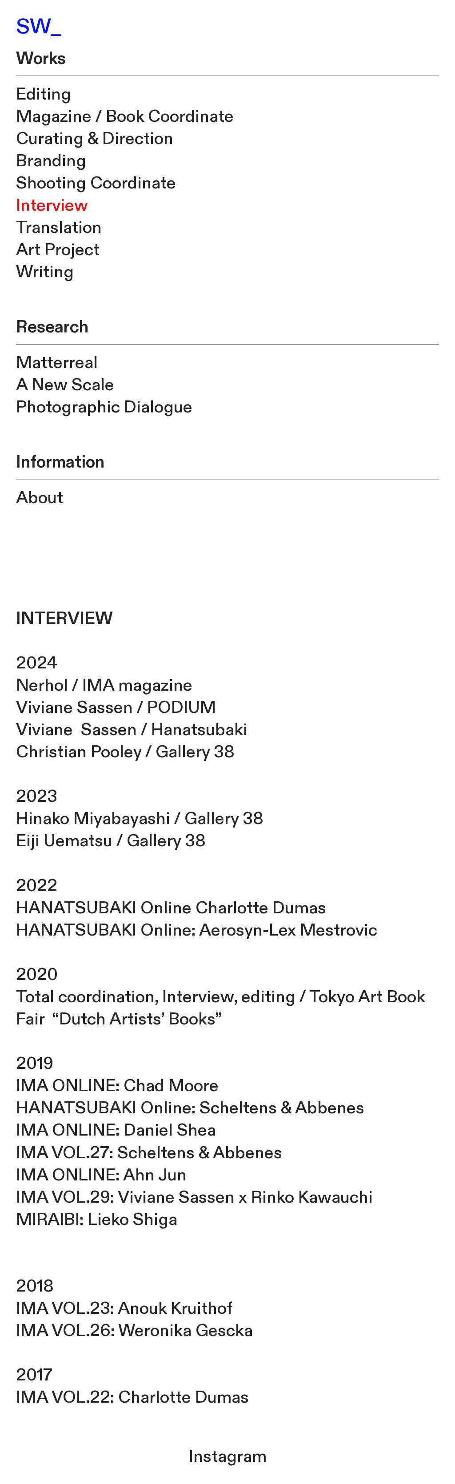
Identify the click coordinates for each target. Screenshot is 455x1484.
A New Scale (65, 385)
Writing (45, 272)
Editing (43, 94)
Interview (52, 205)
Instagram (228, 1456)
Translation (59, 227)
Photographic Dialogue (104, 407)
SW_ (39, 26)
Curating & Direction (94, 139)
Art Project (58, 250)
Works (41, 59)
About (39, 498)
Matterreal (57, 363)
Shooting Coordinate (96, 183)
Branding (51, 161)
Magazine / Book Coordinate (125, 116)
